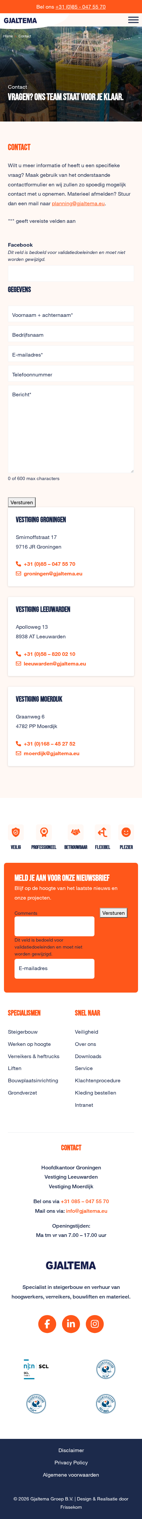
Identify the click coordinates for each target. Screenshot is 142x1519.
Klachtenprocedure (98, 1080)
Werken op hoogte (29, 1044)
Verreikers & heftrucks (33, 1056)
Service (84, 1068)
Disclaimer (71, 1450)
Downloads (88, 1056)
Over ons (85, 1044)
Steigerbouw (23, 1031)
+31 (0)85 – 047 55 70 (49, 564)
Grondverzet (22, 1092)
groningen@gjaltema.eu (53, 573)
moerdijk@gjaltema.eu (51, 753)
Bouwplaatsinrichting (33, 1080)
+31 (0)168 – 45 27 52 (49, 743)
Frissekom (71, 1507)
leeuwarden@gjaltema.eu (55, 663)
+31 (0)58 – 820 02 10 (49, 654)
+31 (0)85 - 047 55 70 (80, 6)
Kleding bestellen (95, 1092)
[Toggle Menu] (133, 20)
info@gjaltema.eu (86, 1211)
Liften (14, 1068)
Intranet (84, 1105)
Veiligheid (86, 1031)
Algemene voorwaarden (71, 1474)
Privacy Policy (71, 1462)
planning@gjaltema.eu (78, 203)
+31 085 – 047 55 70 (85, 1201)
